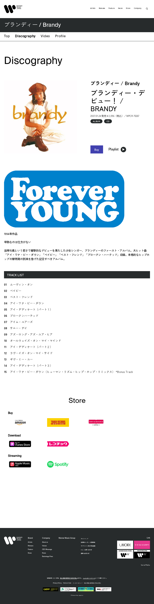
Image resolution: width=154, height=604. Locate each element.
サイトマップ (84, 539)
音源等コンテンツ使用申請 (88, 542)
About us (45, 542)
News (120, 8)
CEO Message (47, 549)
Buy (96, 149)
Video (45, 36)
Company (138, 8)
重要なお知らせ (85, 553)
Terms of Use (67, 583)
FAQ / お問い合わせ (86, 550)
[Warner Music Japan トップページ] (13, 9)
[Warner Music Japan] (13, 541)
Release (102, 8)
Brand (30, 538)
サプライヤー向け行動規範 (88, 546)
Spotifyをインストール (89, 578)
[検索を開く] (147, 9)
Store (128, 8)
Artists (92, 8)
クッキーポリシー (78, 583)
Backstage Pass (47, 556)
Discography (25, 36)
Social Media (145, 565)
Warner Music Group (67, 538)
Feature (111, 8)
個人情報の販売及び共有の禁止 (68, 578)
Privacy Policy (57, 583)
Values (44, 546)
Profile (60, 36)
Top (7, 36)
